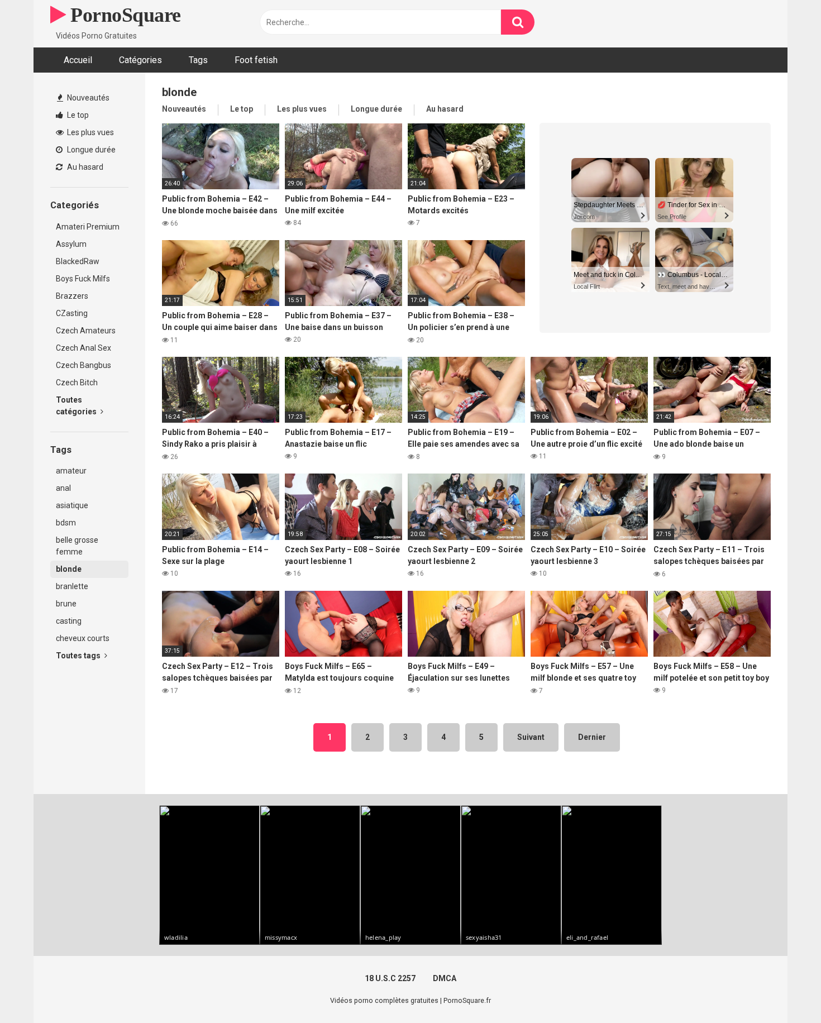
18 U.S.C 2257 (390, 978)
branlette (72, 586)
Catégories (140, 60)
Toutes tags (79, 655)
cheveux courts (82, 638)
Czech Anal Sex (83, 347)
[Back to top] (784, 989)
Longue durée (90, 149)
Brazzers (72, 295)
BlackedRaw (77, 261)
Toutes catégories (77, 405)
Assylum (71, 244)
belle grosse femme (77, 546)
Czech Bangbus (83, 365)
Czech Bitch (77, 382)
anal (63, 488)
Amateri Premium (88, 226)
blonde (69, 569)
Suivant (531, 737)
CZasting (72, 313)
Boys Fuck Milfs (83, 278)
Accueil (78, 60)
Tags (198, 60)
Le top (77, 115)
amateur (71, 470)
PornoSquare (123, 15)
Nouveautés (87, 97)
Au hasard (84, 166)
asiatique (72, 505)
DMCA (444, 978)
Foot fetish (256, 60)
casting (69, 620)
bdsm (66, 522)
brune (66, 603)
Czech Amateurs (86, 330)
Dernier (592, 737)
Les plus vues (89, 132)
